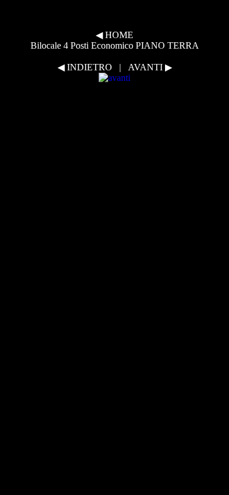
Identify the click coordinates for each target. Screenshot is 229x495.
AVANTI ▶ (150, 67)
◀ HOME (114, 35)
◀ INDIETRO (85, 67)
